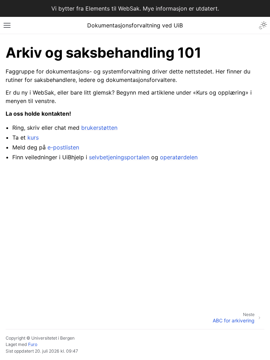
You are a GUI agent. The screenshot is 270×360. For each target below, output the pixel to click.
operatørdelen (179, 157)
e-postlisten (63, 147)
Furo (32, 344)
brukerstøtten (99, 127)
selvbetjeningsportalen (119, 157)
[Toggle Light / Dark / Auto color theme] (263, 25)
